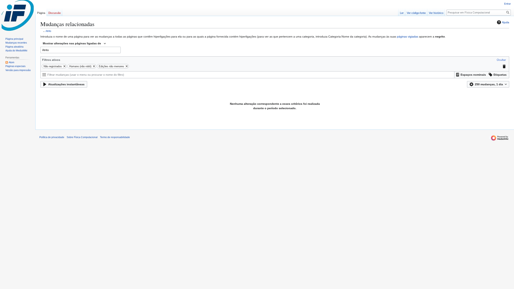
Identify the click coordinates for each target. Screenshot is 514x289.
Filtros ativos (51, 59)
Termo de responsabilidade (115, 137)
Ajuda (505, 22)
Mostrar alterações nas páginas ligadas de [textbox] (72, 43)
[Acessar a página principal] (18, 16)
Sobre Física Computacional (82, 137)
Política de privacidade (51, 137)
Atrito (48, 31)
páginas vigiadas (407, 36)
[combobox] (74, 43)
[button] (501, 60)
